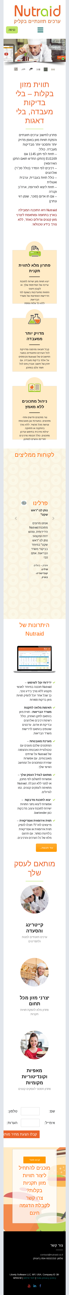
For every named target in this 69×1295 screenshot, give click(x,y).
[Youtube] (29, 1286)
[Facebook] (40, 1286)
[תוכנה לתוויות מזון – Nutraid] (38, 14)
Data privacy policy (46, 1278)
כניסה (12, 29)
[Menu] (40, 30)
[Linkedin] (34, 1286)
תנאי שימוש (29, 1278)
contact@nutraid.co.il (51, 1254)
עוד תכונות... (46, 847)
